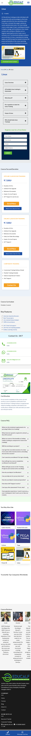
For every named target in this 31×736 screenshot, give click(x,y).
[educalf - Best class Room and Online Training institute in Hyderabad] (15, 2)
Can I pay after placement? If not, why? (13, 487)
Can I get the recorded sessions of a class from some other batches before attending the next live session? (14, 451)
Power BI (4, 563)
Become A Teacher (6, 719)
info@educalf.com (8, 724)
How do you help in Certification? (11, 472)
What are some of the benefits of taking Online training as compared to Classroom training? (14, 440)
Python (4, 545)
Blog (2, 704)
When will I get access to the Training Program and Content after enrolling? (13, 467)
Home (2, 69)
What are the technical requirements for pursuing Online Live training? (14, 428)
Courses (3, 701)
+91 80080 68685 (20, 724)
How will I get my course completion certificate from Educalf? (12, 462)
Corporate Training (6, 722)
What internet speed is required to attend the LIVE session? (14, 433)
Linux (7, 69)
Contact (3, 710)
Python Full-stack (22, 527)
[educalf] (15, 677)
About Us (3, 707)
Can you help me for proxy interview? (13, 476)
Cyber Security (6, 527)
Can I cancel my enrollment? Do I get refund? (15, 457)
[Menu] (2, 3)
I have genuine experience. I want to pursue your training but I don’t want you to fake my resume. (15, 493)
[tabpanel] (15, 103)
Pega (18, 545)
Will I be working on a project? (11, 446)
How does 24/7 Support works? (11, 483)
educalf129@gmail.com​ (13, 359)
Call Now (7, 734)
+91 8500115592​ (11, 343)
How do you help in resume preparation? (14, 480)
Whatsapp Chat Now (22, 734)
